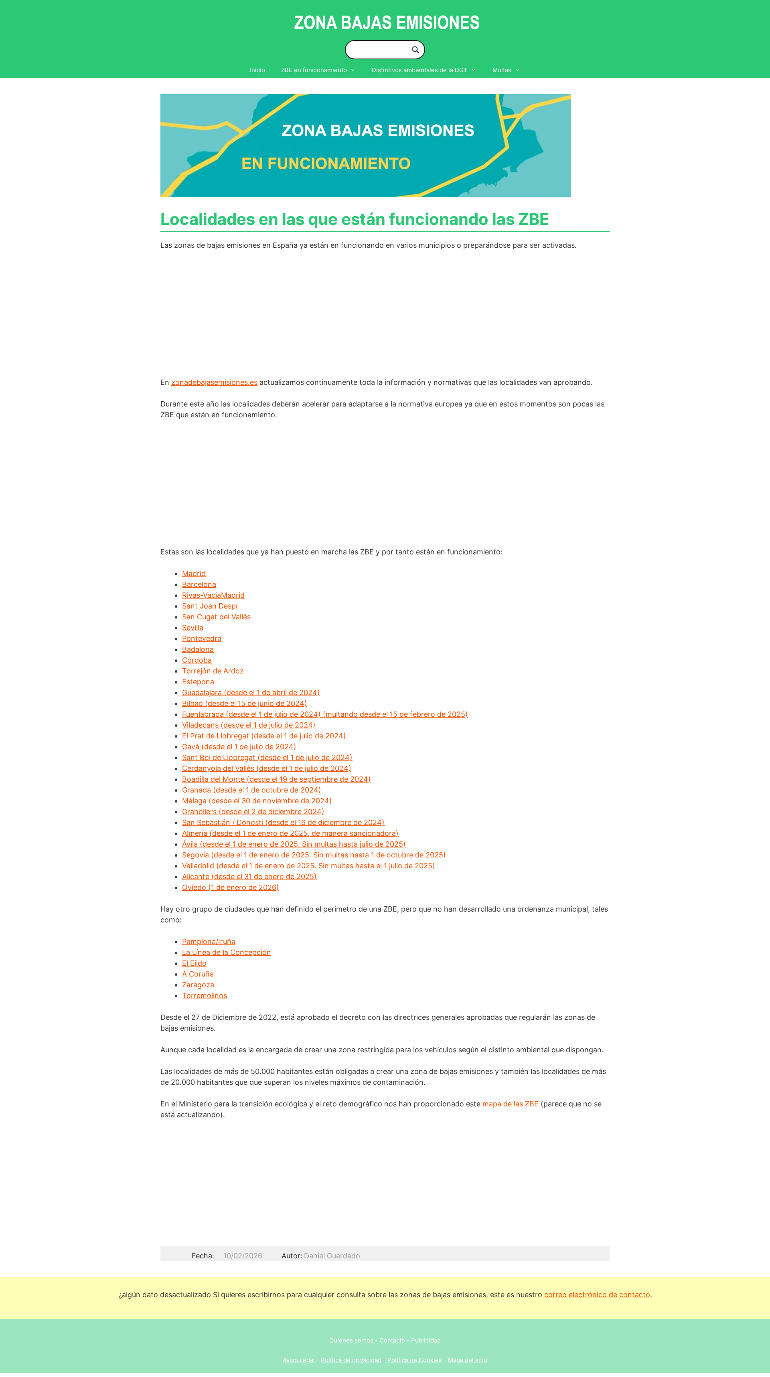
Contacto (392, 1340)
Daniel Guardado (332, 1256)
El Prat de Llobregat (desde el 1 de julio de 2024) (264, 736)
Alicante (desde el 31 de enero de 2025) (249, 876)
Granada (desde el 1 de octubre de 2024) (251, 790)
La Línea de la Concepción (226, 952)
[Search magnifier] (415, 49)
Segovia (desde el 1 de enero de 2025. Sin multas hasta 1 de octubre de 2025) (314, 855)
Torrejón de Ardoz (213, 671)
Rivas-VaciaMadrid (213, 595)
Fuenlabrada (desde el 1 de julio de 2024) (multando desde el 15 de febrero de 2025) (325, 714)
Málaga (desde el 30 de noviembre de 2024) (257, 801)
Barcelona (199, 584)
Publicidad (426, 1340)
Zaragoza (198, 985)
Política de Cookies (414, 1360)
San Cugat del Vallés (216, 617)
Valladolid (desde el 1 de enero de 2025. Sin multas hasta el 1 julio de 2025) (308, 865)
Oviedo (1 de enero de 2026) (230, 887)
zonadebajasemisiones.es (214, 382)
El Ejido (194, 963)
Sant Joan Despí (209, 606)
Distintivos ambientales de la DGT (420, 70)
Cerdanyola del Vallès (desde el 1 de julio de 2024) (266, 768)
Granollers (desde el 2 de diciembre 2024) (253, 811)
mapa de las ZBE (510, 1104)
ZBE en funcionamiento (314, 70)
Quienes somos (351, 1340)
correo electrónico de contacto (597, 1294)
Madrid (194, 573)
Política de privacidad (351, 1360)
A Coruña (198, 974)
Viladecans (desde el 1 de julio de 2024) (249, 725)
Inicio (257, 70)
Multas (501, 70)
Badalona (198, 649)
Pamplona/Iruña (208, 941)
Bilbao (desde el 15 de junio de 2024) (244, 703)
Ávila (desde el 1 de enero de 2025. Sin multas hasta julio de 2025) (294, 844)
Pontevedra (201, 638)
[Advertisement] (385, 317)
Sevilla (192, 627)
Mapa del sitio (467, 1360)
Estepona (198, 681)
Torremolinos (204, 995)
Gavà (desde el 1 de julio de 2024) (239, 746)
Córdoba (197, 660)
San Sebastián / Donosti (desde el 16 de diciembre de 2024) (283, 822)
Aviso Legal (299, 1360)
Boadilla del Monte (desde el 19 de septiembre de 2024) (276, 779)
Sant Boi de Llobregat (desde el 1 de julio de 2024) (267, 757)
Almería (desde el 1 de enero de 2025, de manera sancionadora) (290, 833)
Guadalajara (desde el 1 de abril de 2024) (251, 692)
